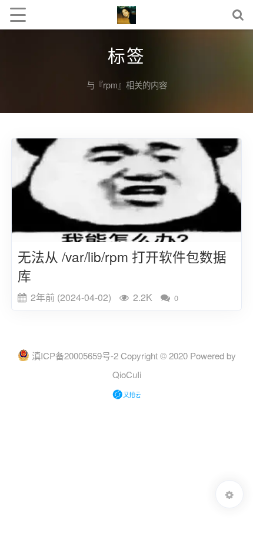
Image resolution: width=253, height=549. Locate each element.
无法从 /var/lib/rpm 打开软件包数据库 (122, 266)
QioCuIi (126, 374)
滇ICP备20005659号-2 (75, 355)
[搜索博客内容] (238, 14)
